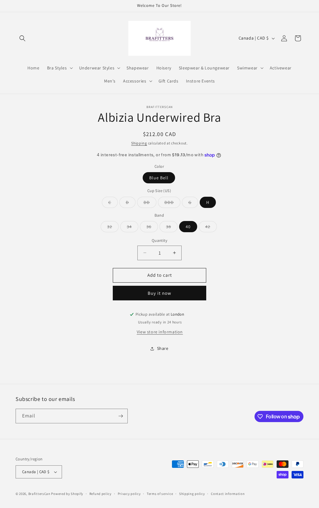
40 (188, 226)
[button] (22, 38)
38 (172, 227)
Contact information (228, 494)
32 (113, 227)
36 (152, 227)
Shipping (139, 143)
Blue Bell (159, 178)
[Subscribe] (120, 416)
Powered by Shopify (67, 494)
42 (211, 227)
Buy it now (159, 293)
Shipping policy (192, 494)
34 (132, 227)
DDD (172, 203)
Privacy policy (129, 494)
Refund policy (100, 494)
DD (150, 203)
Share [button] (163, 348)
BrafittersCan (39, 494)
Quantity (159, 240)
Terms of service (160, 494)
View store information (160, 332)
